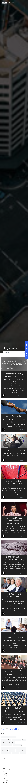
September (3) (7, 780)
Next (20, 729)
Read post (14, 392)
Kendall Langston (7, 487)
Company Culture (16, 739)
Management (22, 747)
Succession (15, 753)
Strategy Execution (6, 753)
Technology (23, 753)
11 (17, 729)
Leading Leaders (13, 747)
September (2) (7, 771)
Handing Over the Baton (14, 416)
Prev (3, 729)
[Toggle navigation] (25, 3)
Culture (24, 739)
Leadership (4, 747)
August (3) (5, 782)
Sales (17, 750)
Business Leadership (11, 737)
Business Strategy (6, 739)
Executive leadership (7, 745)
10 (15, 729)
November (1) (6, 770)
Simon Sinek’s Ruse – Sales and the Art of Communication (14, 521)
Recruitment (5, 750)
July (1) (5, 775)
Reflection (12, 750)
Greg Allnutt (22, 455)
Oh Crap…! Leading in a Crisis (14, 450)
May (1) (5, 764)
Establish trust (11, 742)
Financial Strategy (18, 745)
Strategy (23, 750)
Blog (3, 737)
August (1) (5, 773)
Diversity (4, 742)
